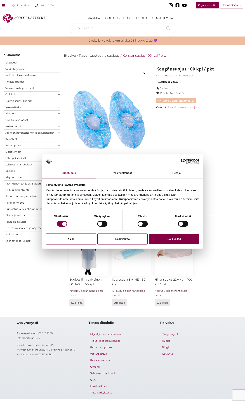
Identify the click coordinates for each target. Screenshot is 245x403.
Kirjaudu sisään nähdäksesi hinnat (177, 75)
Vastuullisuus (98, 353)
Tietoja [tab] (176, 173)
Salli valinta (122, 239)
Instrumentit (13, 126)
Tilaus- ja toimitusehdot (105, 340)
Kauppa (94, 18)
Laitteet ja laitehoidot (18, 164)
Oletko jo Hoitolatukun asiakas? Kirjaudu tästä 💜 (122, 40)
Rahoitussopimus (101, 347)
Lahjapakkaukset (15, 158)
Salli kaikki (174, 239)
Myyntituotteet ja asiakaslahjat (24, 183)
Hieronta (10, 113)
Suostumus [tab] (69, 173)
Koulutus (111, 18)
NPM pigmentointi (17, 190)
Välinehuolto (13, 234)
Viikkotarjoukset (15, 69)
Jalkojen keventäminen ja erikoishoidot (29, 132)
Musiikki (10, 170)
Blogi (127, 18)
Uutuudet (11, 62)
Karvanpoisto (13, 145)
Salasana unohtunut (102, 373)
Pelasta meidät (14, 81)
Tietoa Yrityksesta (101, 392)
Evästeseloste (98, 386)
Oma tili (95, 366)
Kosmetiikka (13, 107)
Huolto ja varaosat (16, 120)
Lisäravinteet (13, 151)
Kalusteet (11, 139)
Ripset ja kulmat (15, 215)
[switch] (102, 224)
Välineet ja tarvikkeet (18, 240)
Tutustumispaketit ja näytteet (24, 228)
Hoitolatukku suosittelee (20, 75)
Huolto (142, 18)
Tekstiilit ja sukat (15, 221)
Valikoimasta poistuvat (19, 88)
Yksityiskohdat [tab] (122, 173)
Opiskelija (11, 94)
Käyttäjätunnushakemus (105, 334)
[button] (143, 72)
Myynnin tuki (13, 177)
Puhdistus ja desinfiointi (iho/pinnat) (28, 209)
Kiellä (70, 239)
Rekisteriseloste (100, 360)
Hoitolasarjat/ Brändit (18, 101)
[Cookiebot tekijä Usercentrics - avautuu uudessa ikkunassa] (183, 161)
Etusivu (70, 55)
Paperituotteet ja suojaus (21, 196)
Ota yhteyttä (162, 18)
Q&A (93, 379)
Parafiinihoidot (14, 202)
